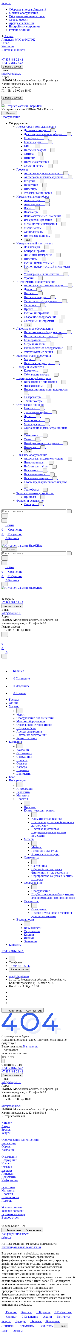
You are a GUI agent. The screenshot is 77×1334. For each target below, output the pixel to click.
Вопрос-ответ (10, 1217)
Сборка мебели (18, 19)
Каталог (6, 1122)
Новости (7, 1163)
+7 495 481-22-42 (12, 59)
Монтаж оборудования (23, 12)
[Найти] (4, 515)
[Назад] (19, 710)
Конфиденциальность (15, 1233)
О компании (9, 1156)
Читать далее (40, 1280)
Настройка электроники (24, 26)
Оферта (6, 1237)
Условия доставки (12, 1210)
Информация (9, 1180)
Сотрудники (9, 1160)
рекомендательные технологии (21, 1247)
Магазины (8, 1190)
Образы (6, 1146)
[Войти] (3, 639)
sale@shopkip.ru (11, 73)
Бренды (6, 1129)
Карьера (6, 1170)
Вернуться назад (11, 1046)
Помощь (6, 1200)
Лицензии (7, 1173)
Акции (5, 1126)
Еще (27, 239)
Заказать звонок (12, 66)
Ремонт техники (19, 29)
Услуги (5, 1133)
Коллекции (8, 1143)
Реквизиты (8, 1187)
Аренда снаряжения (21, 23)
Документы (8, 1177)
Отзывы (6, 1166)
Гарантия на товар (13, 1214)
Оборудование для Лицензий (27, 9)
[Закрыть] (4, 656)
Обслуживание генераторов (27, 16)
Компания (7, 1149)
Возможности (10, 1197)
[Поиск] (4, 634)
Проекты (7, 1193)
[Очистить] (69, 511)
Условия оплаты (11, 1207)
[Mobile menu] (4, 584)
